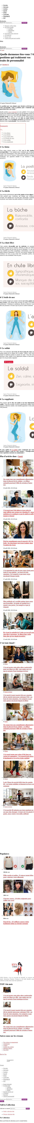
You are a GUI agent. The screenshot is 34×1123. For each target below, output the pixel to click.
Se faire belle (9, 27)
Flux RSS (5, 1050)
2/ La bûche (6, 135)
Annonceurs (6, 1044)
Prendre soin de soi (11, 33)
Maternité (6, 16)
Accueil (5, 5)
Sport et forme (8, 692)
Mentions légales (7, 1048)
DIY (4, 18)
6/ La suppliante (8, 142)
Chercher (24, 22)
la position (15, 449)
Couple (5, 9)
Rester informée (10, 26)
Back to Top (3, 1054)
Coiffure (6, 14)
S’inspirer (8, 35)
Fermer (2, 1065)
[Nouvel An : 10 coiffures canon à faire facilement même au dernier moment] (18, 909)
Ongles (10, 32)
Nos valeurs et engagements (10, 1042)
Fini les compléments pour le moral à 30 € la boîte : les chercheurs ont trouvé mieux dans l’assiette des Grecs (18, 543)
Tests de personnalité (12, 38)
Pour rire (8, 37)
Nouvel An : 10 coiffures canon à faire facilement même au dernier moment (16, 922)
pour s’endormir (12, 112)
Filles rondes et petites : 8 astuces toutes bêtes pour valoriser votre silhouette (18, 876)
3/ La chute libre (8, 136)
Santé (5, 11)
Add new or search (5, 1108)
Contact (5, 1045)
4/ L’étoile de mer (8, 138)
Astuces (5, 7)
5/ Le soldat (6, 140)
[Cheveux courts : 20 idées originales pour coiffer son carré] (18, 886)
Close (2, 1101)
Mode (5, 12)
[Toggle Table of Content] (1, 130)
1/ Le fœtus (6, 133)
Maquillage (11, 30)
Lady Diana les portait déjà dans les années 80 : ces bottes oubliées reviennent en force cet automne (18, 784)
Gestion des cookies (8, 1047)
